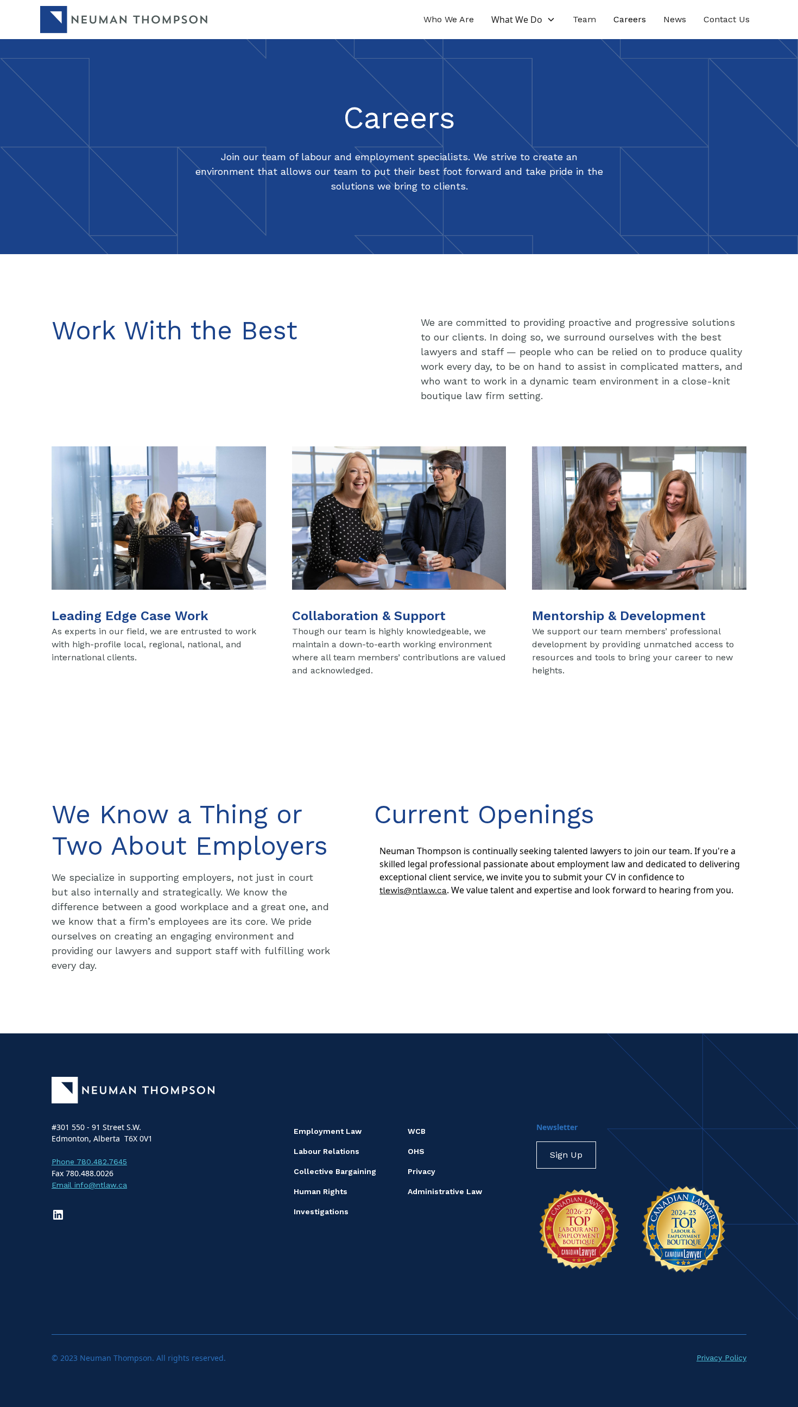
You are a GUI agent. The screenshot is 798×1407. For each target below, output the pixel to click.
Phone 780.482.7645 (89, 1161)
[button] (523, 19)
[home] (123, 19)
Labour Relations (326, 1151)
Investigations (321, 1211)
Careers (629, 19)
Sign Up (566, 1155)
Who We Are (448, 19)
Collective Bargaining (335, 1171)
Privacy (421, 1171)
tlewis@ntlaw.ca (413, 890)
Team (584, 19)
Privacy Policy (721, 1357)
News (674, 19)
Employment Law (328, 1131)
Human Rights (320, 1191)
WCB (417, 1131)
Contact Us (727, 19)
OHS (416, 1151)
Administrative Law (445, 1191)
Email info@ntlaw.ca (89, 1185)
